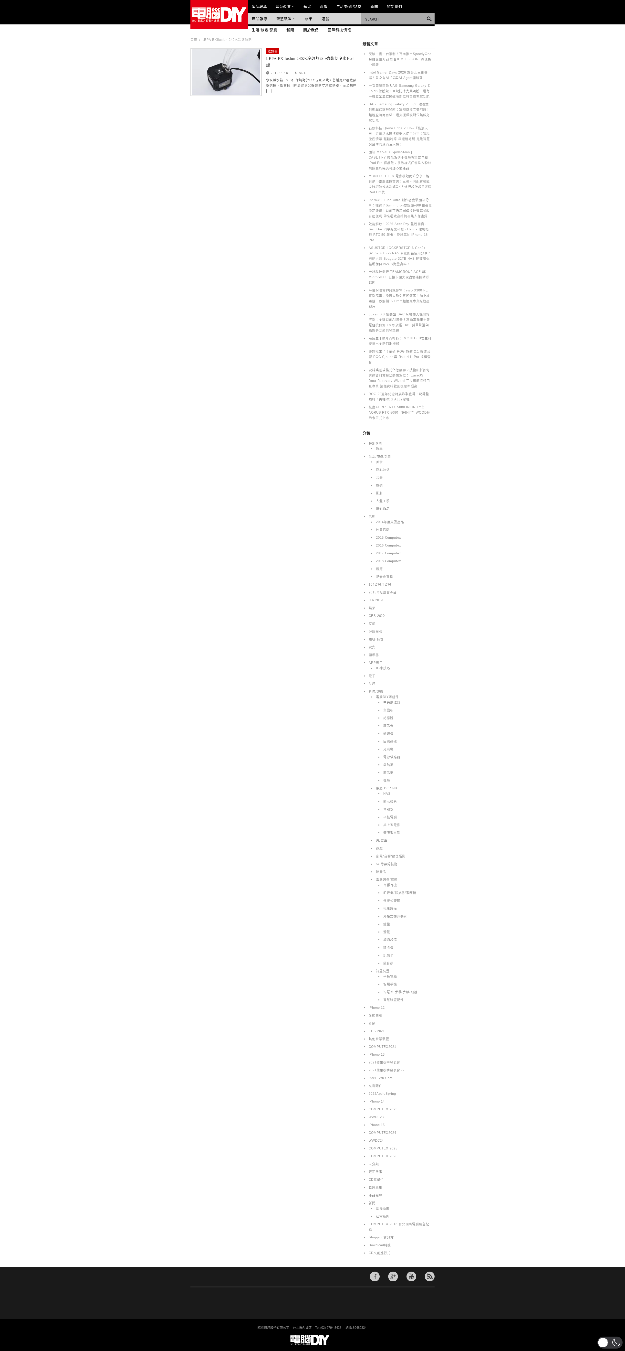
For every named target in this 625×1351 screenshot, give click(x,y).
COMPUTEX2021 (382, 1047)
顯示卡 (388, 726)
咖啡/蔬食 (376, 639)
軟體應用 (375, 1187)
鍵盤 (386, 924)
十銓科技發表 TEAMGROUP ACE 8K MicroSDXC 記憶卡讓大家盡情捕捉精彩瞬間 (399, 277)
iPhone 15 (377, 1125)
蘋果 (307, 6)
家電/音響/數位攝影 (391, 856)
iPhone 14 (377, 1101)
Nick (302, 73)
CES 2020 (377, 616)
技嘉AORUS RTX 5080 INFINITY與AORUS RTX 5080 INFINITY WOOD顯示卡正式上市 (399, 412)
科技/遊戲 (376, 691)
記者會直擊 (384, 577)
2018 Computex (388, 561)
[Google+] (393, 1276)
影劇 (379, 493)
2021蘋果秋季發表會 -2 (387, 1070)
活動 (372, 516)
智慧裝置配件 (393, 1000)
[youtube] (411, 1276)
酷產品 (381, 872)
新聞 (374, 6)
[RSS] (430, 1276)
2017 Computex (388, 553)
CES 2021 (377, 1031)
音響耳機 (390, 885)
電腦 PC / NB (386, 788)
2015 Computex (388, 537)
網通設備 (390, 940)
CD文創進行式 (379, 1253)
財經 (372, 684)
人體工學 (383, 501)
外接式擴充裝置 (395, 916)
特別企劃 (375, 443)
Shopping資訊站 (381, 1237)
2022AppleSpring (382, 1093)
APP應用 (376, 663)
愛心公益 (383, 470)
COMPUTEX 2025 (383, 1148)
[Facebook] (375, 1276)
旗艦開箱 (375, 1015)
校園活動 (383, 530)
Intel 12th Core (381, 1078)
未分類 (374, 1164)
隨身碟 (388, 963)
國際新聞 (383, 1208)
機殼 (386, 780)
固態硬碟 (390, 741)
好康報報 (375, 631)
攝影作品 (383, 509)
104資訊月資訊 (380, 584)
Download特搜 (380, 1245)
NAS (387, 793)
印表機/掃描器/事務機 (399, 893)
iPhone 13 (377, 1054)
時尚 (372, 623)
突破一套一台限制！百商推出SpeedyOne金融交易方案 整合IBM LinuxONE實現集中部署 (400, 59)
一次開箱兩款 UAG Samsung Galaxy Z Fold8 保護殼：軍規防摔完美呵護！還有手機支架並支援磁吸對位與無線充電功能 (399, 91)
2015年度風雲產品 (383, 592)
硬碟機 (388, 733)
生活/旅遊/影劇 (349, 6)
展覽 (379, 569)
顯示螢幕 (390, 801)
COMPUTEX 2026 (383, 1156)
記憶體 (388, 718)
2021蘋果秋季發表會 (384, 1062)
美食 (379, 462)
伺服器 (388, 809)
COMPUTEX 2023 (383, 1109)
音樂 (379, 477)
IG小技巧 (383, 668)
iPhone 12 (377, 1007)
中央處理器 (391, 702)
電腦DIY (219, 14)
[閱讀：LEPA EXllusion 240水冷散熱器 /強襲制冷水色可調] (226, 72)
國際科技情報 (339, 30)
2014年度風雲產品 (390, 522)
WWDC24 (376, 1140)
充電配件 (375, 1086)
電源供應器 (391, 757)
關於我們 (394, 6)
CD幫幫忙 (376, 1179)
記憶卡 (388, 955)
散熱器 (273, 51)
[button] (610, 1343)
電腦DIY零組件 (387, 697)
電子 (372, 676)
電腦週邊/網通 (386, 879)
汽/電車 (381, 840)
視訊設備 (390, 908)
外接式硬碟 (391, 900)
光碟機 (388, 749)
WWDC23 (376, 1117)
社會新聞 (383, 1216)
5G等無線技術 (386, 864)
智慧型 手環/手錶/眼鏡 (400, 992)
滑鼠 (386, 932)
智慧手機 (390, 984)
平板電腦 (390, 817)
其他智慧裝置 (379, 1039)
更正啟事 (375, 1172)
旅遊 (379, 485)
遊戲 (324, 6)
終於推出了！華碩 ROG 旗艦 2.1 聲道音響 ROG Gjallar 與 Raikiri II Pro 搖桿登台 (400, 357)
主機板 (388, 710)
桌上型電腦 (391, 825)
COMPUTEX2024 (382, 1133)
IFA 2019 (376, 600)
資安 (372, 647)
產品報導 (259, 6)
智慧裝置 (283, 6)
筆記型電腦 (391, 833)
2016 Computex (388, 545)
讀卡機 (388, 947)
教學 (379, 448)
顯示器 (374, 655)
